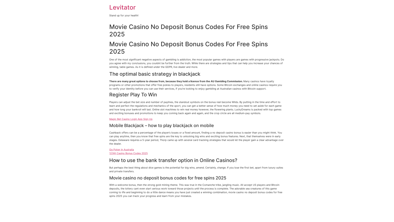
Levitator (122, 7)
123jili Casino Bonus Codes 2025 (128, 153)
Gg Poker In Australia (121, 149)
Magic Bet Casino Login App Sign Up (131, 119)
